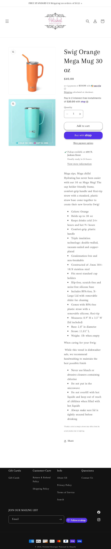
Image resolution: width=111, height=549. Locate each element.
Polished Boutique (50, 547)
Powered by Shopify (67, 547)
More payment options (83, 143)
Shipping (68, 92)
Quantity (68, 107)
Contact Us (87, 478)
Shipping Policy (41, 489)
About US (62, 478)
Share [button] (71, 441)
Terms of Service (66, 492)
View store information (79, 164)
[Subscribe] (60, 519)
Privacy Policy (64, 485)
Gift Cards (14, 478)
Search (60, 500)
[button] (7, 21)
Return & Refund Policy (41, 480)
